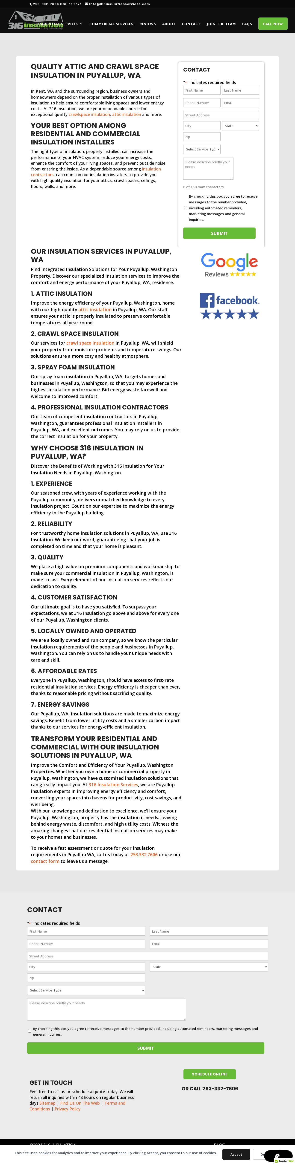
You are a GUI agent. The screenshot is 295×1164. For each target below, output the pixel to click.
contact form (45, 861)
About (169, 24)
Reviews (148, 24)
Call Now (273, 24)
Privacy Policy (67, 1109)
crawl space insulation (90, 343)
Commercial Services (111, 24)
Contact (191, 24)
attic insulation (126, 114)
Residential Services (57, 24)
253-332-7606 (46, 4)
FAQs (247, 24)
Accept (236, 1154)
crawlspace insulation (89, 114)
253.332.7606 (144, 855)
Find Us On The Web (80, 1103)
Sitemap (47, 1103)
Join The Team (221, 24)
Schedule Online (209, 1074)
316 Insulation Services (113, 785)
